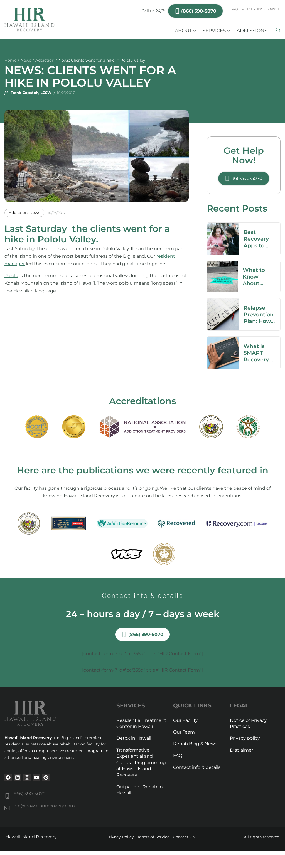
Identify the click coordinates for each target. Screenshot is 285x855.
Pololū (11, 275)
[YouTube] (36, 777)
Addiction (44, 60)
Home (10, 60)
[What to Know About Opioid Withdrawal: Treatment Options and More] (223, 264)
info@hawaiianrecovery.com (43, 805)
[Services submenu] (228, 30)
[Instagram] (27, 777)
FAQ (234, 8)
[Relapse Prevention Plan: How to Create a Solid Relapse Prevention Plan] (223, 302)
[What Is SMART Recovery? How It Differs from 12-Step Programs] (223, 340)
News (26, 60)
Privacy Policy (120, 837)
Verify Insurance (261, 8)
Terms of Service (153, 837)
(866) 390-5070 (29, 793)
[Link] (278, 30)
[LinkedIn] (17, 777)
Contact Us (184, 837)
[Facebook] (8, 777)
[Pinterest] (46, 777)
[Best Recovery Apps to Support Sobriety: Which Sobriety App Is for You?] (223, 226)
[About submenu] (194, 30)
